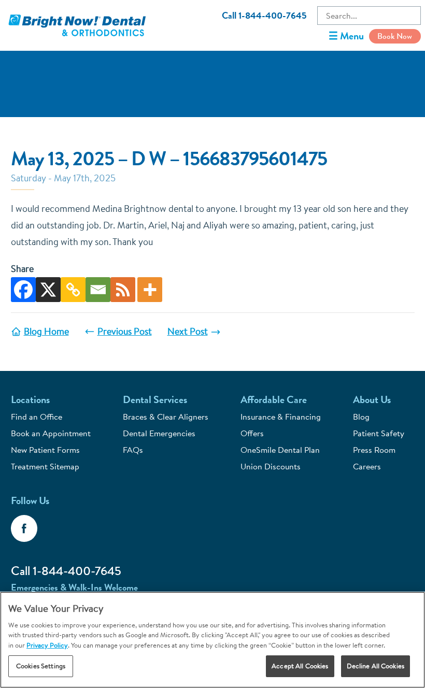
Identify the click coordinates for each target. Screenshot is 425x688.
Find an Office (36, 416)
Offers (252, 433)
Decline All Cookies (375, 665)
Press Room (374, 449)
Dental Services (155, 399)
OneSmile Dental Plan (280, 449)
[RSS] (122, 289)
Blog (361, 416)
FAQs (133, 449)
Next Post (187, 331)
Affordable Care (273, 399)
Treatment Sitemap (45, 466)
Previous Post (124, 331)
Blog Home (46, 331)
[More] (149, 289)
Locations (30, 399)
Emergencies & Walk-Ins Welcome (74, 587)
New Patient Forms (45, 449)
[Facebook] (23, 289)
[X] (48, 289)
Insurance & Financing (280, 416)
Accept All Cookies (300, 665)
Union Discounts (270, 466)
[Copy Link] (73, 289)
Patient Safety (378, 433)
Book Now (394, 36)
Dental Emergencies (159, 433)
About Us (372, 399)
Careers (367, 466)
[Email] (98, 289)
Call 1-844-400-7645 (264, 15)
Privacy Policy (47, 645)
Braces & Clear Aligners (165, 416)
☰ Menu (346, 36)
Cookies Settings (40, 665)
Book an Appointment (51, 433)
